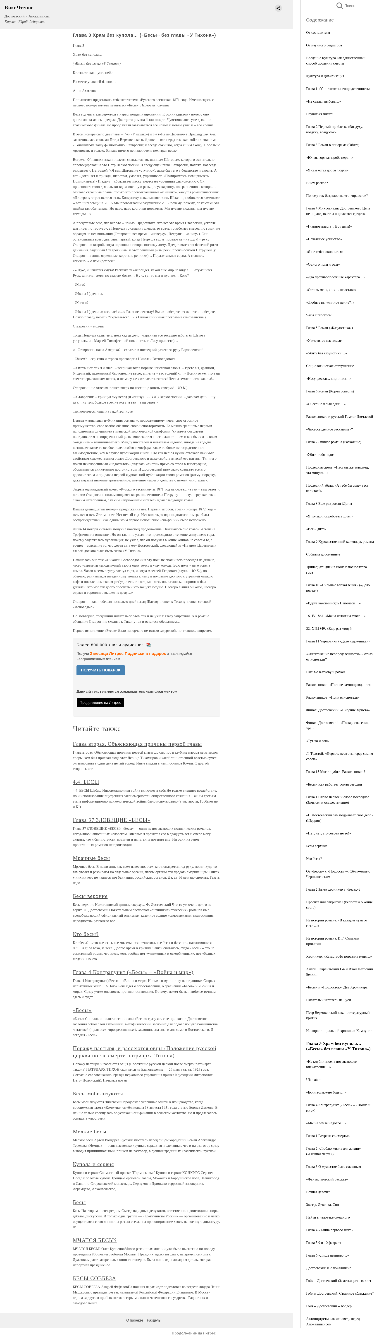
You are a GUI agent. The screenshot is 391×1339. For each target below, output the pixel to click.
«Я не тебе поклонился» (324, 251)
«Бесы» (82, 1010)
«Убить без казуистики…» (326, 353)
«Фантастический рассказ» (327, 1179)
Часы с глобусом (318, 315)
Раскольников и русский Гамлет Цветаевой (339, 416)
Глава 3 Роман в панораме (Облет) (332, 144)
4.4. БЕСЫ (86, 781)
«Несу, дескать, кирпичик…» (329, 378)
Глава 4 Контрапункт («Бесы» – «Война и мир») (133, 972)
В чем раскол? (317, 182)
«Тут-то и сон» (317, 740)
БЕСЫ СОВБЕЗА (94, 1278)
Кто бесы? (314, 858)
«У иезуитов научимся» (324, 340)
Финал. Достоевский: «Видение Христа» (338, 709)
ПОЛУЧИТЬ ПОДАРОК (100, 670)
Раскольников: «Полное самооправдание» (338, 684)
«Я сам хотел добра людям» (327, 170)
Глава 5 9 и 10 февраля (323, 1242)
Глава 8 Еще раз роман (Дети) (329, 503)
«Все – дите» (316, 528)
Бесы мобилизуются (98, 1093)
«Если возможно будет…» (326, 1092)
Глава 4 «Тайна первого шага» (329, 1229)
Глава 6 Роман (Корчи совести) (330, 391)
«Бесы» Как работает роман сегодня (334, 784)
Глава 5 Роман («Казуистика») (329, 327)
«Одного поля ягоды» (323, 264)
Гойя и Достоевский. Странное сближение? (340, 1293)
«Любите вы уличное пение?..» (330, 302)
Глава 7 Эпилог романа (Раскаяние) (333, 441)
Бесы (79, 1202)
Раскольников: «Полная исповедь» (333, 697)
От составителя (318, 32)
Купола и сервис (93, 1164)
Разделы (154, 1320)
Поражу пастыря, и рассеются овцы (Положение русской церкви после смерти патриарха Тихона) (144, 1051)
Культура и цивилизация (325, 75)
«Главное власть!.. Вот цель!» (329, 226)
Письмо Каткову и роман (325, 671)
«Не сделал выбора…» (323, 101)
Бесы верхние (316, 845)
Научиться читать (319, 113)
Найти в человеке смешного (328, 1217)
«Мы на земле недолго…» (326, 1122)
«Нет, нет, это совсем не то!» (328, 833)
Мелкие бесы (89, 1131)
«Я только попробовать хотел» (329, 516)
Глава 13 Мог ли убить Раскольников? (335, 771)
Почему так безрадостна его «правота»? (337, 195)
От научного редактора (324, 45)
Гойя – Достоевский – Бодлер (329, 1305)
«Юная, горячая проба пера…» (330, 157)
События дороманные (323, 554)
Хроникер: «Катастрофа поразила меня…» (339, 956)
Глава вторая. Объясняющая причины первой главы (137, 743)
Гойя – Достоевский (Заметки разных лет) (338, 1280)
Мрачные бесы (91, 857)
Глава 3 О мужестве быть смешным (333, 1166)
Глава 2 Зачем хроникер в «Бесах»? (333, 889)
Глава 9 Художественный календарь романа (340, 541)
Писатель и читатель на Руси (328, 999)
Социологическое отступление (330, 365)
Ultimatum (313, 1079)
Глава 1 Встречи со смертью (328, 1135)
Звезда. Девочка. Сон (322, 1204)
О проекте (134, 1320)
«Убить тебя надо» (320, 454)
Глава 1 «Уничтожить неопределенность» (338, 88)
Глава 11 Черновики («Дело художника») (338, 641)
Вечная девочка (318, 1191)
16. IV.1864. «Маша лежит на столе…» (336, 615)
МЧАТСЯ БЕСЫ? (95, 1240)
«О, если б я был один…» (326, 403)
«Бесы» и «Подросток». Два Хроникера (336, 987)
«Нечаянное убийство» (324, 238)
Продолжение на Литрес (100, 702)
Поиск (345, 6)
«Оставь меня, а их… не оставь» (331, 289)
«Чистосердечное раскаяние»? (329, 429)
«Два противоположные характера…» (335, 276)
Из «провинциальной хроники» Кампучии (339, 1030)
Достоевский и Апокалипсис (328, 1267)
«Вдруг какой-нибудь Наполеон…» (333, 603)
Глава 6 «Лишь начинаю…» (327, 1255)
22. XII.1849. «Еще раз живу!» (329, 628)
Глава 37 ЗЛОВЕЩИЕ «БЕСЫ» (111, 819)
